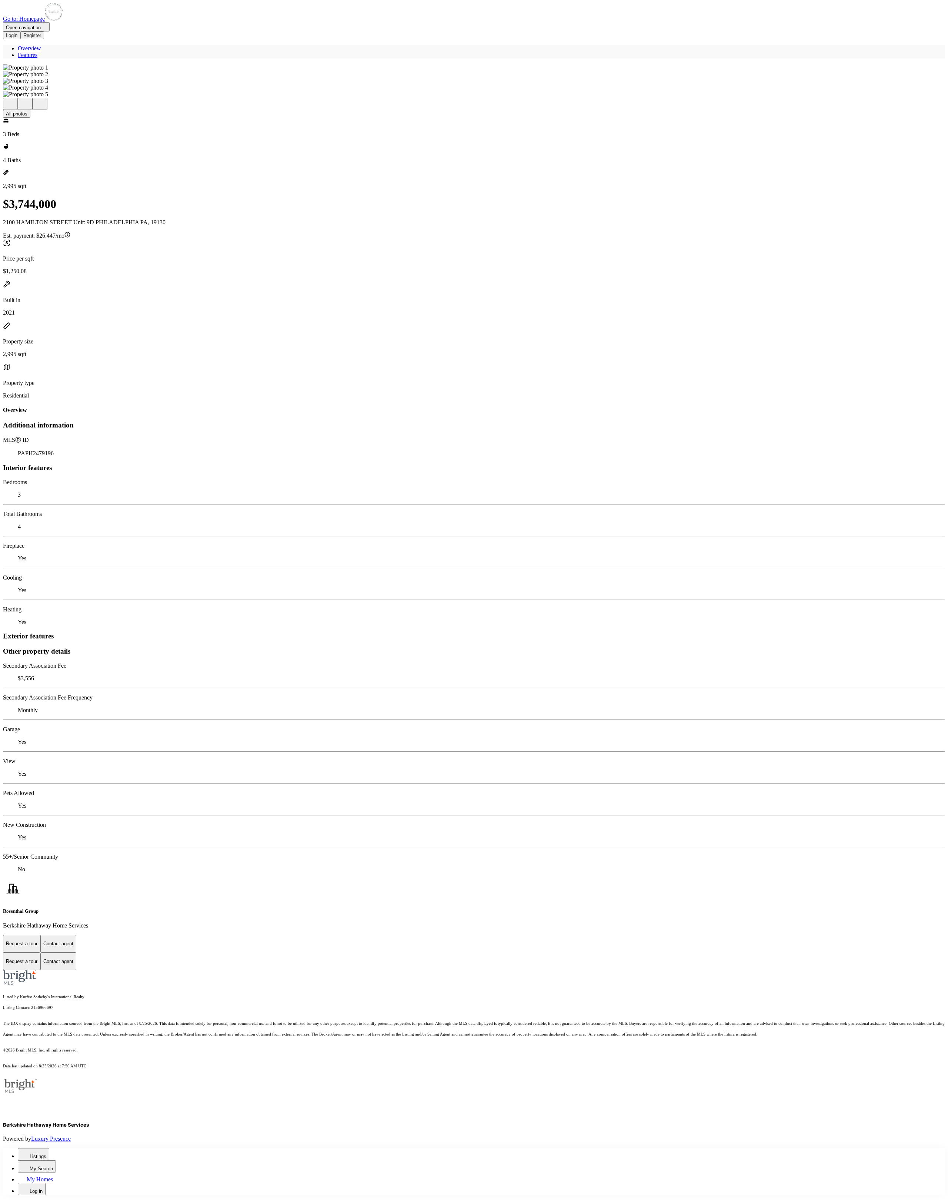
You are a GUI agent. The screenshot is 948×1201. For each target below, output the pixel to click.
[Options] (10, 104)
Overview (29, 48)
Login (11, 35)
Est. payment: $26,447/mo (33, 235)
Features (27, 55)
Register (32, 35)
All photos (16, 114)
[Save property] (25, 104)
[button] (474, 67)
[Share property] (40, 104)
